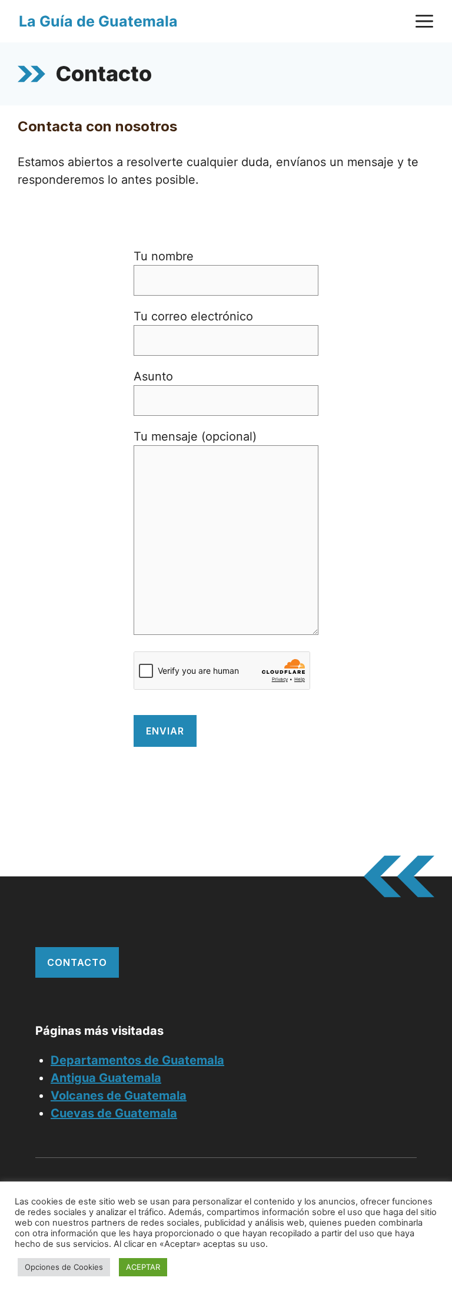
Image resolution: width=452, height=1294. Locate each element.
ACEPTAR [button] (143, 1267)
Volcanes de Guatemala (119, 1095)
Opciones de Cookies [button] (64, 1267)
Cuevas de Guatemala (114, 1113)
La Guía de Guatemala (98, 21)
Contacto (77, 962)
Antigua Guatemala (106, 1078)
